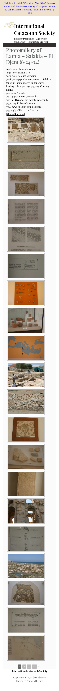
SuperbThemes (35, 681)
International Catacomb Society (29, 671)
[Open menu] (29, 45)
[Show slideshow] (15, 114)
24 (34, 666)
